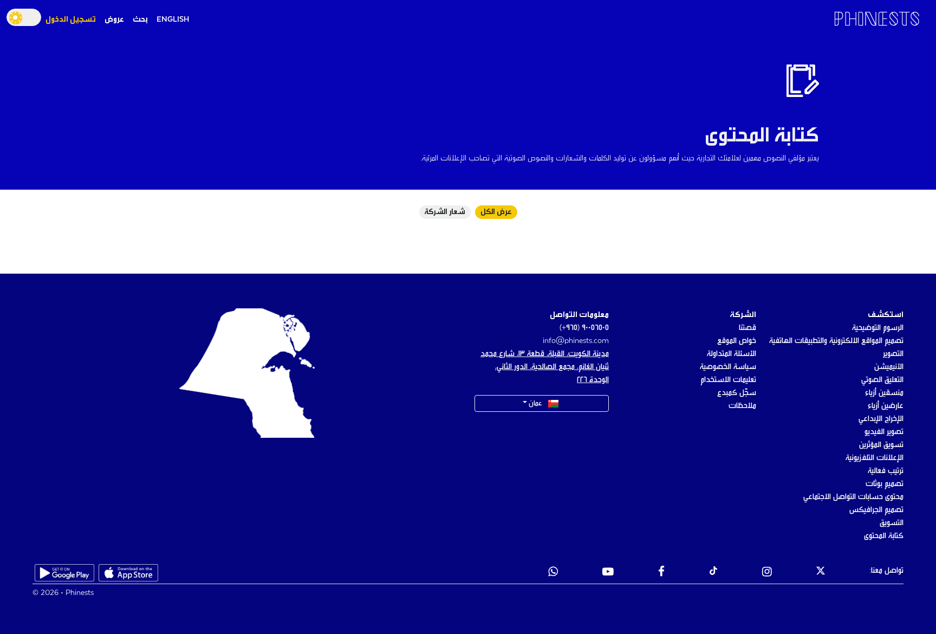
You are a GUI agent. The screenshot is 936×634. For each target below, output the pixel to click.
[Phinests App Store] (128, 572)
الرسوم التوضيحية (877, 328)
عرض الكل (496, 212)
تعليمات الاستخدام (728, 380)
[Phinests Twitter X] (820, 572)
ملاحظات (742, 406)
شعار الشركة (444, 212)
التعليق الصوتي (882, 380)
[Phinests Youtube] (608, 572)
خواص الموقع (736, 341)
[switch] (23, 17)
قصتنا (747, 328)
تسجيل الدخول (71, 19)
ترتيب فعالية (885, 471)
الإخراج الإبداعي (881, 419)
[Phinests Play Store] (64, 572)
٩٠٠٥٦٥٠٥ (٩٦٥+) (584, 328)
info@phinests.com (576, 341)
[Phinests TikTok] (713, 572)
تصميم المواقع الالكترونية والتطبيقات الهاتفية (836, 341)
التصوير (893, 354)
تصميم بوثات (884, 484)
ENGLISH (173, 19)
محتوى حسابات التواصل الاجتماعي (853, 497)
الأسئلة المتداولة (731, 354)
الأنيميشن (888, 367)
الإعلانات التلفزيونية (874, 458)
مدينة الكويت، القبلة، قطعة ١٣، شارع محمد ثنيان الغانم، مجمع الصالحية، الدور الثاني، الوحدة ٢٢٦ (544, 367)
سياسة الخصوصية (728, 367)
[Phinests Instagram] (767, 572)
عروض (114, 19)
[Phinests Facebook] (661, 572)
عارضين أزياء (885, 406)
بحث (140, 19)
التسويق (891, 523)
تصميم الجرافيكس (876, 510)
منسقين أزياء (884, 393)
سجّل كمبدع (736, 393)
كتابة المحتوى (883, 536)
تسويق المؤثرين (881, 445)
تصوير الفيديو (883, 432)
